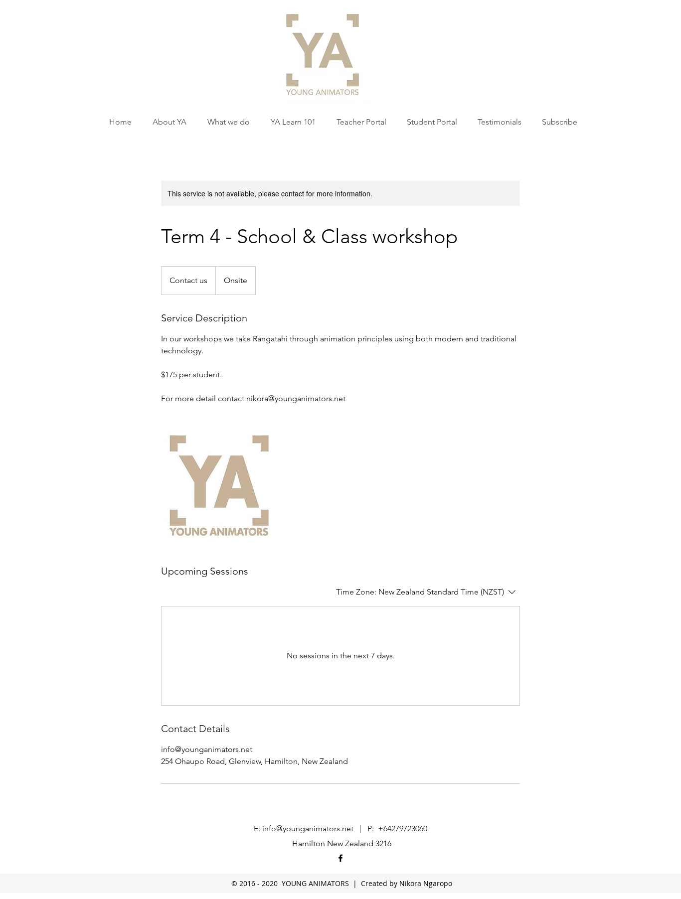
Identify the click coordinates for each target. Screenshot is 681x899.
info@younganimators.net (307, 828)
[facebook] (340, 858)
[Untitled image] (219, 484)
